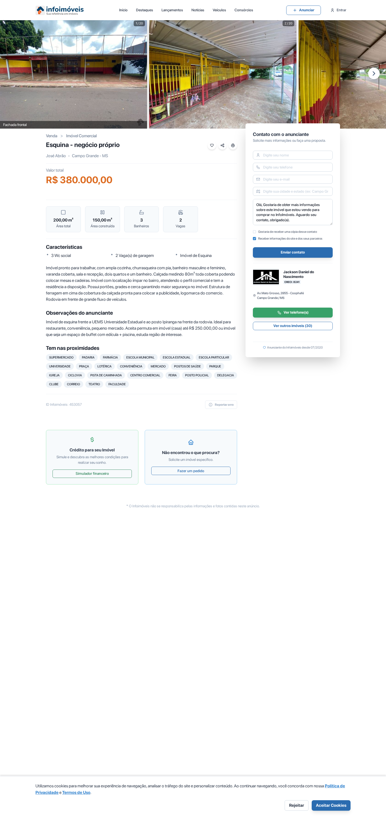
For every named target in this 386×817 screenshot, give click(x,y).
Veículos (219, 10)
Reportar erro (224, 405)
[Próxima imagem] (374, 73)
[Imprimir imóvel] (233, 145)
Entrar (341, 10)
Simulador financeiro (92, 473)
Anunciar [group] (306, 10)
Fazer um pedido (191, 471)
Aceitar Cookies (331, 805)
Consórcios (243, 10)
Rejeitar (296, 805)
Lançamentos (172, 10)
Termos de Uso (76, 792)
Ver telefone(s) (296, 312)
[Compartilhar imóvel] (222, 145)
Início (123, 10)
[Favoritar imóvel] (212, 145)
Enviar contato (293, 252)
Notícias (197, 10)
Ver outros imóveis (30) (292, 326)
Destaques (144, 10)
